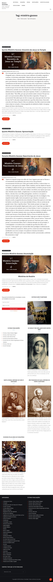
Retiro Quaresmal (7, 552)
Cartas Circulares (7, 518)
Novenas (5, 544)
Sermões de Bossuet (7, 558)
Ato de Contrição (7, 345)
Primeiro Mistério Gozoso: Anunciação (17, 254)
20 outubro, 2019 (5, 115)
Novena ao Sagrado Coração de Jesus (11, 540)
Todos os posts (23, 18)
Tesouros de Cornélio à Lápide (10, 561)
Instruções (5, 534)
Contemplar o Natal (7, 522)
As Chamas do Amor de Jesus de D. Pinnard (12, 504)
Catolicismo (5, 520)
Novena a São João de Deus (9, 336)
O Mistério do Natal (7, 547)
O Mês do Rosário (6, 128)
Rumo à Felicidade (7, 554)
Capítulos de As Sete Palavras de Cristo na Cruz (13, 515)
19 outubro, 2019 (5, 139)
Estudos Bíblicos (6, 527)
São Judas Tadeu (7, 556)
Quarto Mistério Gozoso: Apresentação (17, 131)
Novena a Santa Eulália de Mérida (36, 515)
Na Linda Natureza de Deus (9, 539)
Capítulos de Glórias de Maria (9, 516)
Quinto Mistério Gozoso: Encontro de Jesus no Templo (24, 50)
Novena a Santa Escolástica (35, 516)
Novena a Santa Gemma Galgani (10, 333)
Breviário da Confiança (8, 513)
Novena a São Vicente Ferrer (9, 334)
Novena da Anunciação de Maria (10, 338)
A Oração (5, 503)
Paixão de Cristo (6, 549)
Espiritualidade (6, 525)
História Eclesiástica (7, 532)
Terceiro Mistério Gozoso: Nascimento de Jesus (21, 156)
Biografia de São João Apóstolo (10, 511)
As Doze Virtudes (7, 506)
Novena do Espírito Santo (8, 542)
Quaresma (5, 551)
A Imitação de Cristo (7, 501)
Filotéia (4, 528)
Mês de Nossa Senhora (8, 537)
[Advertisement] (26, 29)
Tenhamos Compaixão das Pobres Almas (12, 559)
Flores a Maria (6, 530)
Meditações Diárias (7, 535)
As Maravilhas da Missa (8, 508)
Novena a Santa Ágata (33, 518)
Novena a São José (7, 344)
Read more (5, 118)
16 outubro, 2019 (5, 286)
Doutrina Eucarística (7, 523)
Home (18, 18)
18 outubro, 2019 (5, 237)
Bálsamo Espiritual (7, 510)
